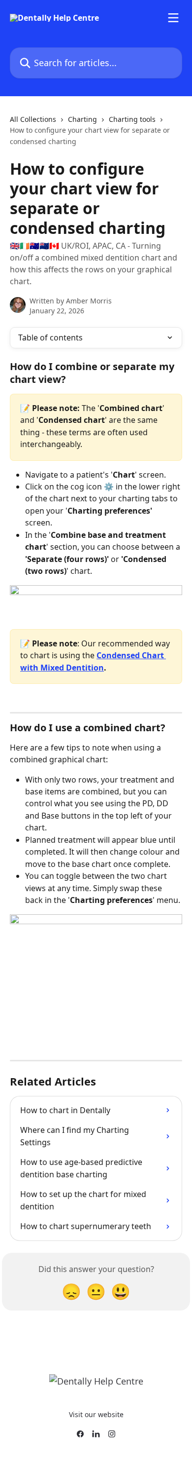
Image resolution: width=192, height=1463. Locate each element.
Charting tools (132, 119)
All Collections (33, 119)
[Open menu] (173, 18)
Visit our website (96, 1414)
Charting (82, 119)
